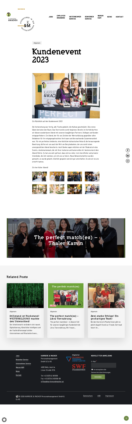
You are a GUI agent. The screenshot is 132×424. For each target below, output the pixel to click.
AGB (99, 396)
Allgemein (37, 43)
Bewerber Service (22, 359)
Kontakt (18, 375)
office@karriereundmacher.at (52, 381)
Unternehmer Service (23, 363)
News (18, 371)
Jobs (17, 356)
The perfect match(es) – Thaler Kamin (66, 238)
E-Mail (94, 361)
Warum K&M (20, 367)
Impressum (109, 396)
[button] (4, 419)
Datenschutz (88, 396)
